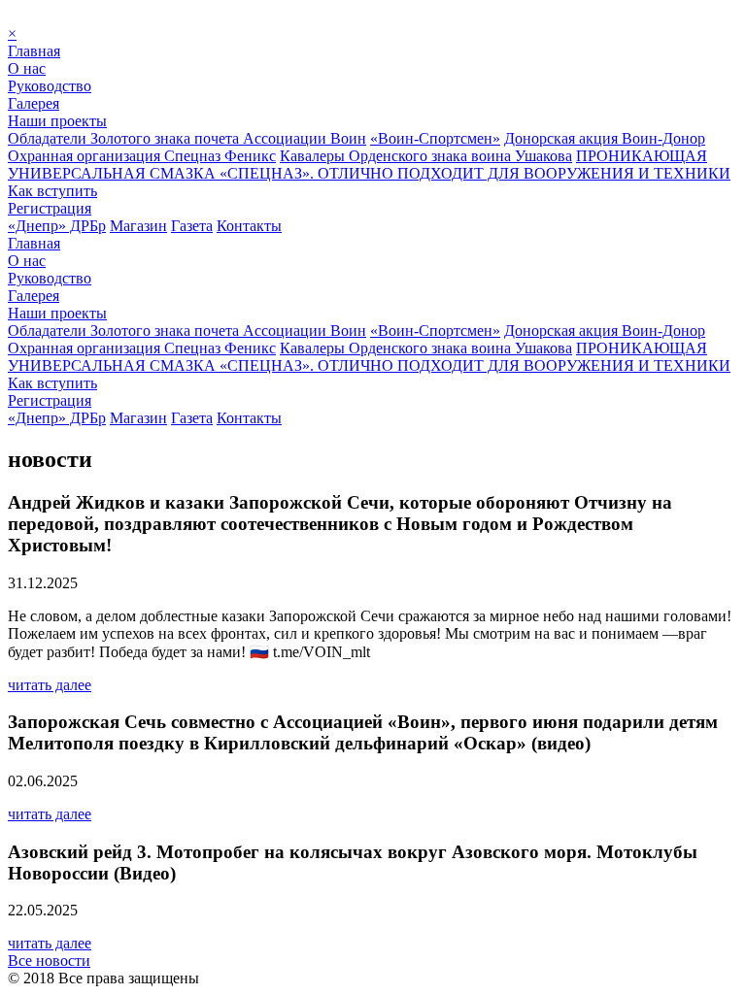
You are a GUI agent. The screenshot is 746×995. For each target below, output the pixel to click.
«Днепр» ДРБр (57, 225)
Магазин (138, 225)
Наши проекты (57, 121)
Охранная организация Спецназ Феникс (142, 156)
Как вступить (52, 190)
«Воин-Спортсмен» (435, 138)
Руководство (49, 86)
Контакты (249, 225)
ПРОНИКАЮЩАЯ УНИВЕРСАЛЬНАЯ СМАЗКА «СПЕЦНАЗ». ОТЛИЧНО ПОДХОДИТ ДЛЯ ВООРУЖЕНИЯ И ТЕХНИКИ (369, 165)
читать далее (49, 685)
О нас (27, 68)
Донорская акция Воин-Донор (604, 138)
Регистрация (49, 208)
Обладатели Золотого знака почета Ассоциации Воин (187, 138)
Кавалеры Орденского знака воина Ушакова (426, 156)
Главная (34, 51)
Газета (192, 225)
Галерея (33, 103)
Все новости (49, 960)
